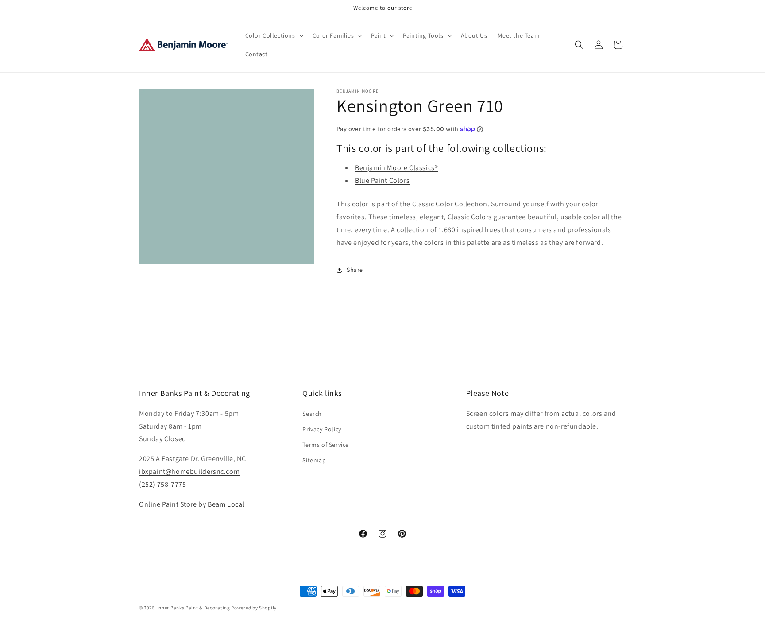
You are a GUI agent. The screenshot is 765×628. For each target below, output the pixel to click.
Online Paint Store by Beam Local (191, 503)
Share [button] (355, 270)
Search (312, 413)
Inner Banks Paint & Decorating (193, 608)
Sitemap (314, 460)
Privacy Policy (321, 429)
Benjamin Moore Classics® (396, 167)
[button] (273, 35)
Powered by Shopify (254, 608)
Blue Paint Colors (382, 180)
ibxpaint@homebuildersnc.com (189, 471)
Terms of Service (325, 444)
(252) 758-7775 (162, 483)
